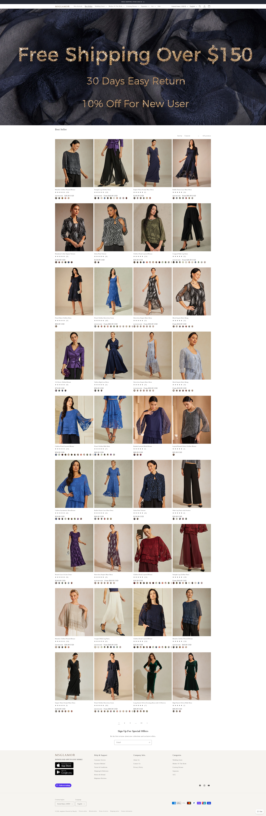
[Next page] (147, 723)
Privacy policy (83, 811)
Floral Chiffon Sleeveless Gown (104, 318)
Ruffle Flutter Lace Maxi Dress (182, 189)
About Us (136, 760)
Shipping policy (114, 811)
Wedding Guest (177, 760)
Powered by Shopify (71, 811)
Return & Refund (99, 774)
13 (141, 723)
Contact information (126, 811)
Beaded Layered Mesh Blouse (142, 446)
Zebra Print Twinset (100, 254)
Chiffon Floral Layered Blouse (142, 254)
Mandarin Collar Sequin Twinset (65, 254)
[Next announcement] (210, 2)
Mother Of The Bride (179, 763)
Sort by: (179, 136)
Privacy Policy (138, 767)
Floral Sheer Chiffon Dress (63, 318)
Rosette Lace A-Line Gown (63, 574)
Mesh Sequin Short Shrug (180, 318)
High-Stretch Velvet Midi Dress (182, 703)
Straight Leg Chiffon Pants (102, 189)
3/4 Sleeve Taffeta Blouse (63, 382)
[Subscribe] (149, 742)
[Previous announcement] (56, 2)
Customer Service (100, 760)
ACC (174, 774)
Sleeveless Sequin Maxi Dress (142, 318)
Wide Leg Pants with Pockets (181, 510)
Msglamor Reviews (100, 778)
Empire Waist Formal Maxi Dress (143, 189)
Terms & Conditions (100, 767)
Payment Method (99, 763)
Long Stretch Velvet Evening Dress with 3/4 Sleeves (149, 703)
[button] (100, 6)
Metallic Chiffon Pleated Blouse (65, 189)
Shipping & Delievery (101, 771)
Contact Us (136, 763)
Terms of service (103, 811)
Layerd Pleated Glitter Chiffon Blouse (184, 446)
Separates (176, 771)
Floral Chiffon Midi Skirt (102, 446)
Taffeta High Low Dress (101, 382)
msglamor (62, 811)
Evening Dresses (178, 767)
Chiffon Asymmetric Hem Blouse (65, 510)
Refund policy (93, 811)
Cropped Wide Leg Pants (180, 254)
